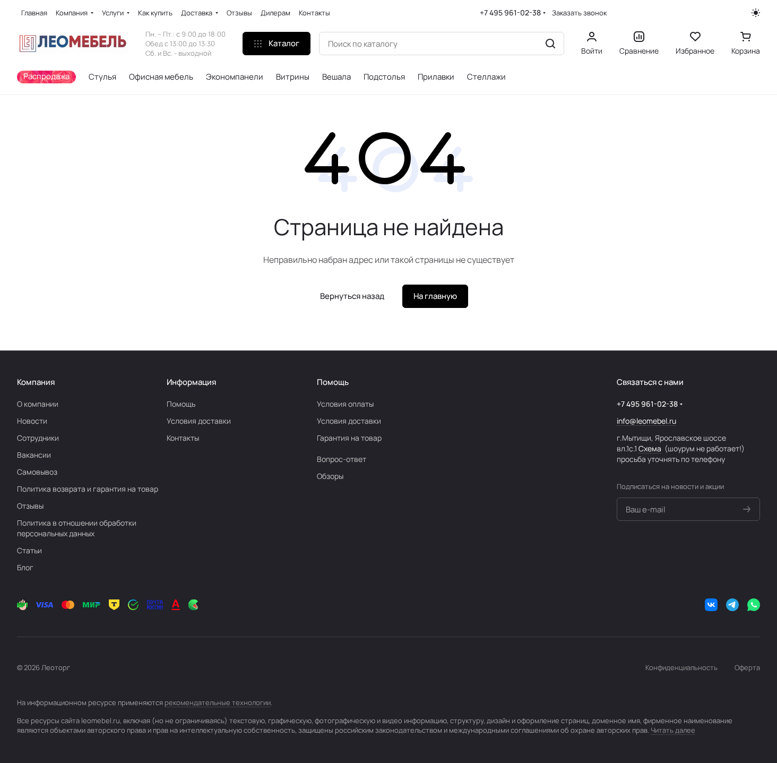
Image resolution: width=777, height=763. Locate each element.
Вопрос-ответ (341, 459)
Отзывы (30, 506)
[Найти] (550, 43)
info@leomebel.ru (646, 421)
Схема (649, 448)
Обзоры (330, 476)
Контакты (183, 438)
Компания (36, 382)
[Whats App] (753, 604)
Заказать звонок (579, 13)
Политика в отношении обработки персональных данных (76, 528)
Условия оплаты (345, 404)
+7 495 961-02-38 (510, 12)
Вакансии (34, 455)
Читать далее (673, 730)
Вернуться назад (352, 296)
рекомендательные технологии (218, 702)
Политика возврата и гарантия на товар (87, 489)
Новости (32, 421)
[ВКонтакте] (711, 604)
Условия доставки (199, 421)
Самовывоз (37, 472)
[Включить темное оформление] (756, 12)
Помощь (181, 404)
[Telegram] (732, 604)
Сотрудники (38, 438)
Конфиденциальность (681, 667)
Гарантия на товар (349, 438)
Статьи (29, 550)
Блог (25, 567)
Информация (191, 382)
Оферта (747, 667)
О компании (37, 404)
